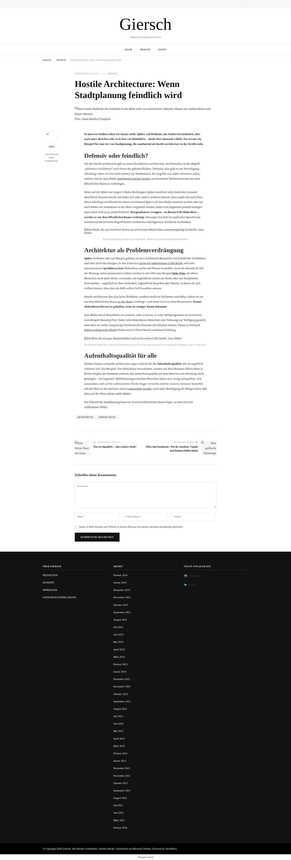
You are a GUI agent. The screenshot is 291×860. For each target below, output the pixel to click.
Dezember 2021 (121, 768)
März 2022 (119, 746)
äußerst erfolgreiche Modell (101, 330)
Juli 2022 (118, 716)
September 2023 (122, 612)
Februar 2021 (120, 827)
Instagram (194, 575)
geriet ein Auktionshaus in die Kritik (161, 263)
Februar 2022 (120, 753)
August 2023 (120, 619)
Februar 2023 (120, 664)
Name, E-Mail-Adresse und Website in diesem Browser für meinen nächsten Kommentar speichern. (131, 526)
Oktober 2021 (120, 783)
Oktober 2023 (120, 605)
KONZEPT (48, 582)
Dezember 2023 (121, 590)
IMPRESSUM (50, 590)
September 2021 (122, 790)
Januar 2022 (119, 760)
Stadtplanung (107, 417)
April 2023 (119, 649)
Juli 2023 (118, 627)
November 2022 (122, 686)
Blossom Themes (142, 848)
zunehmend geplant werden (133, 178)
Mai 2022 (118, 731)
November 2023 (122, 597)
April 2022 (119, 738)
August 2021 (120, 798)
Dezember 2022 (121, 679)
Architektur (85, 417)
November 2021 (122, 775)
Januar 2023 (119, 671)
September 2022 (122, 701)
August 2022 (120, 709)
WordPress (171, 848)
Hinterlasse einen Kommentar (51, 157)
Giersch (145, 24)
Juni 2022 (118, 723)
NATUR (162, 49)
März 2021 (119, 820)
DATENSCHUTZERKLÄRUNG (59, 597)
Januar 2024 (119, 582)
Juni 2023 (118, 634)
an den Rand (125, 301)
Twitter (192, 584)
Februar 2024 (120, 575)
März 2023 (119, 657)
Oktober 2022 (120, 694)
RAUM (128, 49)
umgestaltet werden (140, 388)
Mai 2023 (118, 642)
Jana (51, 147)
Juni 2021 (118, 812)
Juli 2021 (118, 805)
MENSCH (145, 49)
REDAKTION (50, 575)
